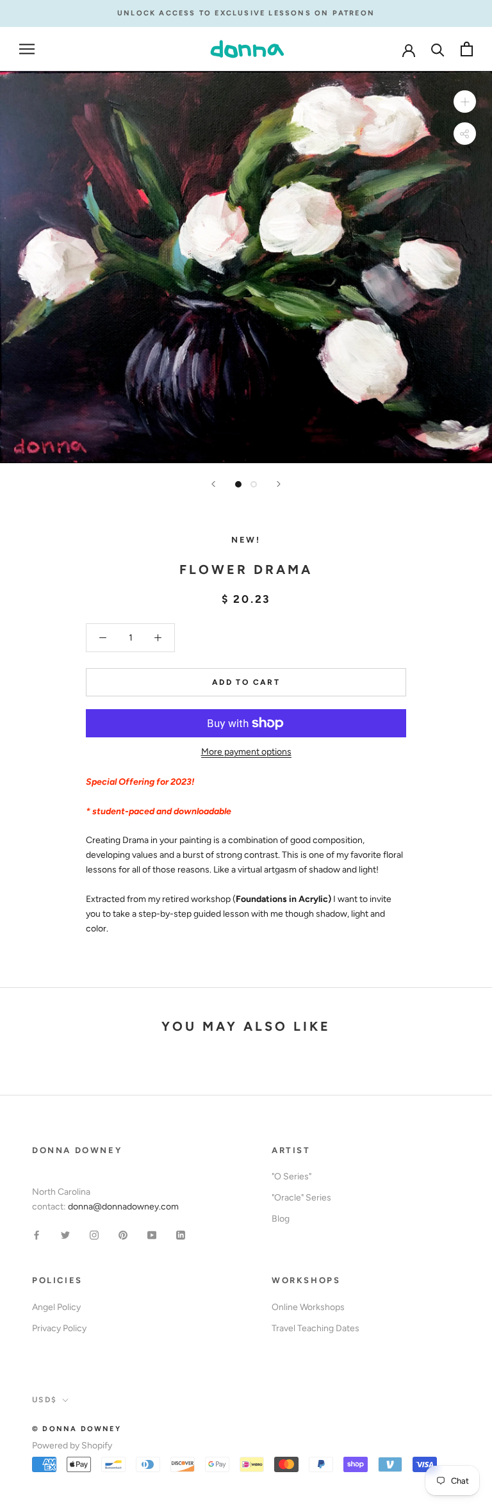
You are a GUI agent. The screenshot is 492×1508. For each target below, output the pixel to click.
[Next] (279, 484)
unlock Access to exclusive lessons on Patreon (246, 13)
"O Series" (291, 1176)
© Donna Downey (76, 1429)
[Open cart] (467, 49)
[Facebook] (36, 1234)
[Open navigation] (27, 49)
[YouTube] (151, 1234)
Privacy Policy (59, 1328)
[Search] (438, 49)
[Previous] (213, 484)
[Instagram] (94, 1234)
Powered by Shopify (72, 1445)
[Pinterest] (123, 1234)
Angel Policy (56, 1307)
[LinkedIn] (180, 1234)
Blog (281, 1218)
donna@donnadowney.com (123, 1206)
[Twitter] (65, 1234)
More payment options (246, 751)
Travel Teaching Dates (315, 1328)
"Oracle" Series (301, 1197)
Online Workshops (308, 1307)
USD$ (45, 1399)
